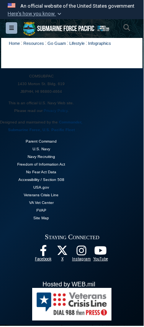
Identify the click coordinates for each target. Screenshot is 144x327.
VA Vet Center (41, 202)
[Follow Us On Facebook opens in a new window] (43, 253)
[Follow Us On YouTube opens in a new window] (100, 253)
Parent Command (41, 141)
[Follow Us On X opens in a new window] (62, 253)
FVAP (41, 210)
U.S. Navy (41, 149)
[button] (35, 14)
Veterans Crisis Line (41, 195)
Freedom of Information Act (41, 164)
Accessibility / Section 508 (41, 179)
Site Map (41, 218)
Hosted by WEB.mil (69, 284)
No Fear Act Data (41, 172)
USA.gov (41, 187)
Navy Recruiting (41, 156)
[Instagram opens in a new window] (81, 253)
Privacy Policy (55, 110)
